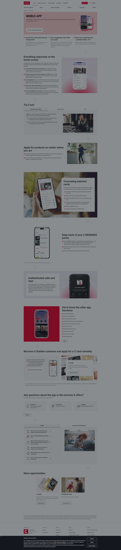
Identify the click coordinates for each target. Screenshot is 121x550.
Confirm (92, 538)
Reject (92, 542)
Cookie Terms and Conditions (59, 542)
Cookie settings (91, 546)
